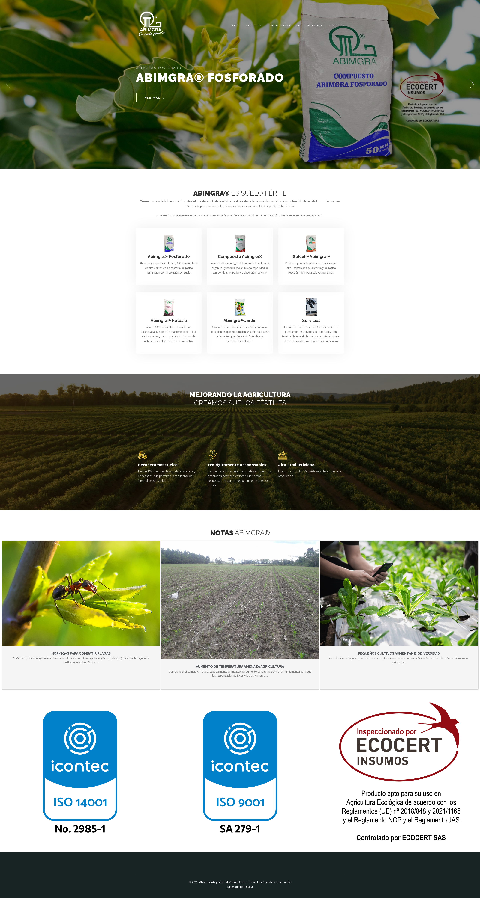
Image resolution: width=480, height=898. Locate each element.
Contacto (336, 25)
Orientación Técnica (285, 25)
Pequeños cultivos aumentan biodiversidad (399, 653)
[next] (470, 84)
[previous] (9, 84)
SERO (249, 886)
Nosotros (314, 25)
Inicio (235, 25)
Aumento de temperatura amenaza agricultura (240, 666)
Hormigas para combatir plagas (81, 653)
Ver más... (154, 97)
